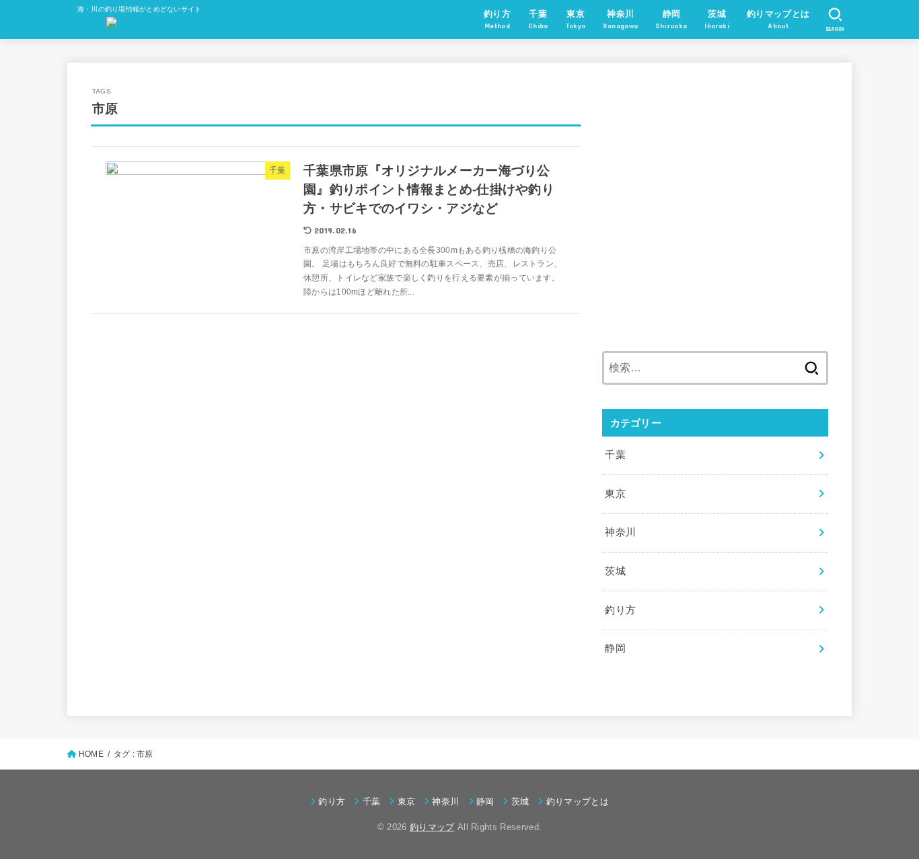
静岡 (615, 648)
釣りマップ (432, 827)
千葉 (615, 454)
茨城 (615, 571)
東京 (615, 493)
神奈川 (620, 532)
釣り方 (620, 610)
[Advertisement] (715, 215)
